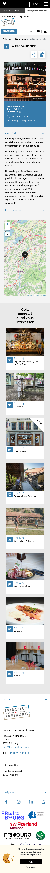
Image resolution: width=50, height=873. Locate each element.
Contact (7, 699)
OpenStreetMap (40, 295)
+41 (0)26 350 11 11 (18, 752)
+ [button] (7, 224)
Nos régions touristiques (36, 11)
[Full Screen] (7, 234)
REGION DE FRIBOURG (12, 11)
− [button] (7, 228)
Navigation (9, 792)
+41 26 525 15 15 (20, 116)
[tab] (25, 133)
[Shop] (45, 31)
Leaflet (30, 295)
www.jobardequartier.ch (23, 120)
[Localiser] (41, 54)
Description (12, 133)
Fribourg (7, 39)
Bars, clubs (20, 39)
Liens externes (13, 210)
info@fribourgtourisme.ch (17, 747)
